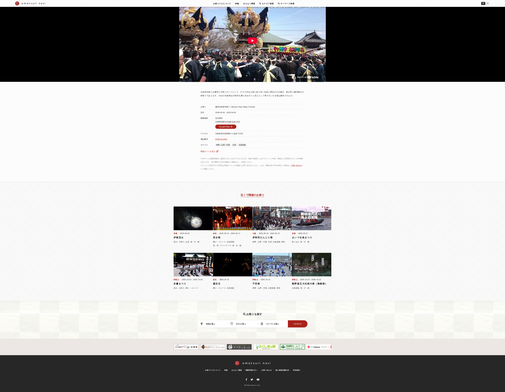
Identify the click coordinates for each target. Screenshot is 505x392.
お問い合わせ (296, 165)
